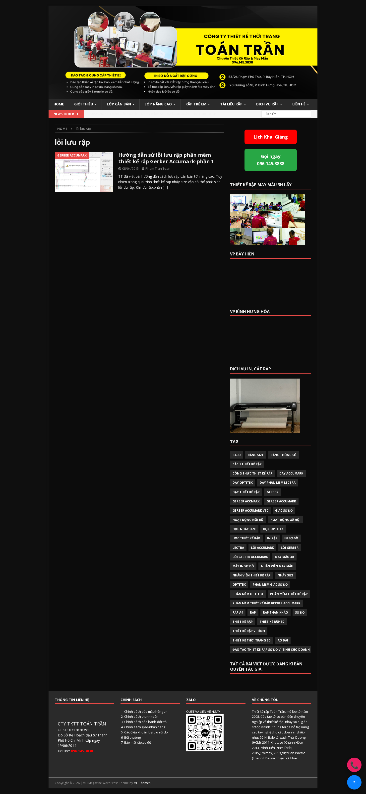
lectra (238, 548)
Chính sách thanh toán (141, 716)
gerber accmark (246, 501)
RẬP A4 (238, 612)
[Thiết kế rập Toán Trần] (183, 96)
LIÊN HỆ (298, 104)
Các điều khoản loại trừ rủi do (146, 732)
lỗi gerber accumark (250, 557)
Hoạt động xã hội (285, 520)
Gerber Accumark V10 (250, 510)
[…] (165, 187)
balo (237, 455)
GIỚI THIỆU (83, 104)
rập (253, 612)
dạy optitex (243, 482)
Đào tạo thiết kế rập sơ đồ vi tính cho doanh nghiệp (277, 649)
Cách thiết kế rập (247, 464)
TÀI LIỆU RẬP (231, 104)
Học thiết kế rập (246, 538)
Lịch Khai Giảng (270, 137)
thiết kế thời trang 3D (252, 640)
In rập (272, 538)
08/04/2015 (130, 168)
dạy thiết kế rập (246, 492)
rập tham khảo (275, 612)
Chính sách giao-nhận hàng (144, 727)
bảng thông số (284, 455)
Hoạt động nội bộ (248, 520)
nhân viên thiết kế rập (252, 575)
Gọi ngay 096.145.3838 (270, 159)
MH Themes (142, 783)
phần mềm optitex (248, 594)
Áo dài (283, 640)
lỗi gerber (290, 548)
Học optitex (273, 529)
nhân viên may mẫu (277, 566)
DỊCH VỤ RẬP (267, 104)
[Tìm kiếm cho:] (286, 113)
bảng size (256, 455)
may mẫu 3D (284, 557)
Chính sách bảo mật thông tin (146, 711)
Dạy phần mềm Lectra (278, 482)
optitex (239, 584)
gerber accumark (281, 501)
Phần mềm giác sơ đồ (270, 584)
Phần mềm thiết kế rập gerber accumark (266, 603)
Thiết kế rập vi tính (249, 631)
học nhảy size (244, 529)
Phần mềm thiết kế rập (289, 594)
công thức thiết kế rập (252, 473)
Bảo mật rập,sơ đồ (137, 742)
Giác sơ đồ (284, 510)
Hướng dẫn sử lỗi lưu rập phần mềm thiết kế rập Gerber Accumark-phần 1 (166, 158)
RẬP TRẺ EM (195, 104)
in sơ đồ (291, 538)
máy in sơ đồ (243, 566)
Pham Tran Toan (157, 168)
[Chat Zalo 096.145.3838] (354, 782)
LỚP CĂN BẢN (119, 104)
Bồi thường (132, 737)
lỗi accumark (262, 548)
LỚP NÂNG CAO (158, 104)
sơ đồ (300, 612)
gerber (272, 492)
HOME (59, 104)
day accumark (291, 473)
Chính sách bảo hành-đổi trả (145, 721)
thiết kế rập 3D (272, 622)
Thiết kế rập (243, 622)
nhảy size (286, 575)
